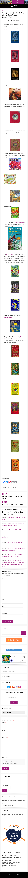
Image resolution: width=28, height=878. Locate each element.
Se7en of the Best (20, 489)
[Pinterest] (14, 686)
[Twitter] (8, 686)
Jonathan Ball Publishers (10, 856)
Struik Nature (6, 860)
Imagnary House (7, 863)
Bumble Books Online (9, 865)
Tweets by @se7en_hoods (8, 671)
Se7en (18, 874)
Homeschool (11, 487)
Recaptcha (5, 757)
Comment (5, 579)
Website (4, 613)
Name (4, 599)
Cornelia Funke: (8, 317)
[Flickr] (16, 686)
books (8, 489)
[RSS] (11, 686)
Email (4, 606)
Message (5, 737)
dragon (12, 489)
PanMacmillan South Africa (11, 862)
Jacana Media (6, 867)
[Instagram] (19, 686)
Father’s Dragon (10, 254)
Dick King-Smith (20, 222)
